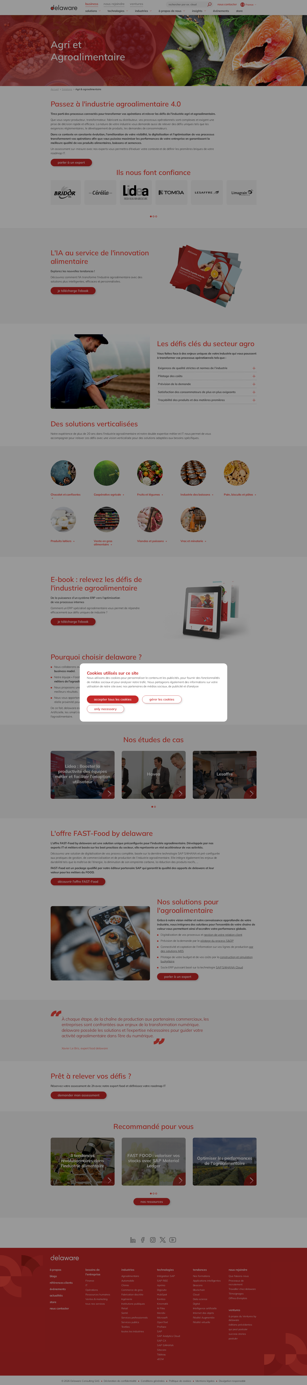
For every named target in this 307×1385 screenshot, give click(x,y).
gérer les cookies (161, 699)
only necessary (105, 709)
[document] (153, 692)
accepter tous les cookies (112, 699)
